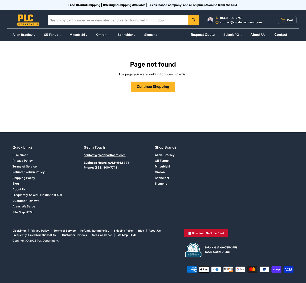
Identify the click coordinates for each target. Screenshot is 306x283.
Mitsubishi (78, 35)
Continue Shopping (153, 86)
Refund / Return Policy (28, 172)
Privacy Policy (22, 160)
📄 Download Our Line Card (206, 233)
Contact (280, 34)
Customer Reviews (25, 200)
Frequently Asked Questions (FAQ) (37, 195)
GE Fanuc (51, 35)
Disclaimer (20, 155)
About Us (258, 34)
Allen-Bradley (164, 155)
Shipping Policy (23, 178)
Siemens (151, 35)
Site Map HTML (23, 212)
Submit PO (231, 35)
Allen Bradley (23, 35)
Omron (101, 35)
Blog (15, 183)
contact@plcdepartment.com (105, 155)
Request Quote (203, 34)
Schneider (126, 35)
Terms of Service (24, 166)
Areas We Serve (23, 206)
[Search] (193, 20)
